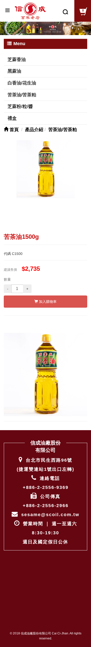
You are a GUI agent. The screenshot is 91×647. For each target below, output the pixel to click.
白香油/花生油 (22, 82)
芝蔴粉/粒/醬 (20, 106)
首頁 (13, 129)
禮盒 (12, 118)
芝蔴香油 (17, 59)
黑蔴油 (14, 71)
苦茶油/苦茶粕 (22, 94)
